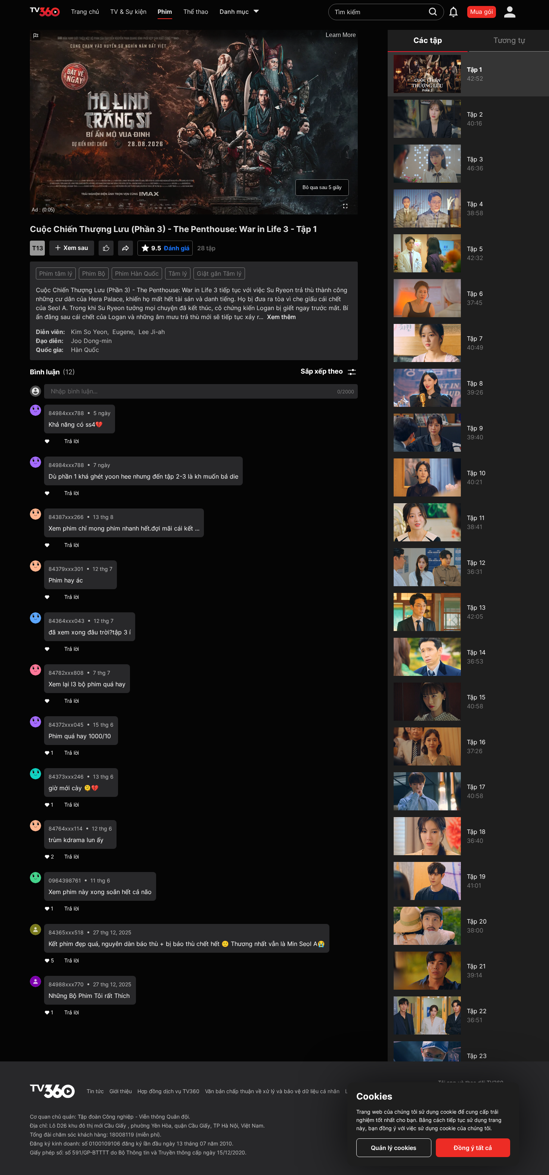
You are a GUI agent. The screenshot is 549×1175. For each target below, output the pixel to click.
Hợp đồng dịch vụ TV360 (168, 1091)
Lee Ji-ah (152, 332)
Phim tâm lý (55, 273)
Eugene (122, 332)
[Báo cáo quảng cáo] (35, 35)
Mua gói (481, 11)
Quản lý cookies (393, 1147)
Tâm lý (177, 273)
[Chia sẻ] (125, 248)
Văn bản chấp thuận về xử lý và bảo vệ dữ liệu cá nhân (272, 1091)
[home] (45, 12)
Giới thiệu (120, 1091)
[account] (509, 12)
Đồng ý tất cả (473, 1147)
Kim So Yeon (89, 332)
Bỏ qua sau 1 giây (322, 187)
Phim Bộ (93, 273)
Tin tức (95, 1091)
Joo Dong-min (91, 340)
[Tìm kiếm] (432, 11)
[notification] (453, 12)
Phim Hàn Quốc (137, 273)
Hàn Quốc (85, 349)
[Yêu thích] (106, 248)
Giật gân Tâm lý (219, 273)
